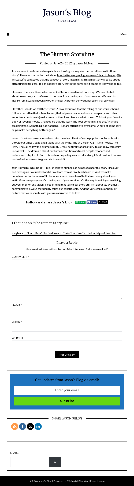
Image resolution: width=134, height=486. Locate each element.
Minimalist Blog (75, 481)
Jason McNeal (85, 63)
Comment (20, 256)
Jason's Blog (67, 12)
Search (15, 452)
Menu (123, 34)
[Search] (55, 462)
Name (17, 305)
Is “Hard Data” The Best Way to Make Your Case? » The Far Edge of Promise (70, 233)
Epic (47, 167)
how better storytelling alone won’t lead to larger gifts (89, 75)
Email (17, 321)
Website (18, 337)
